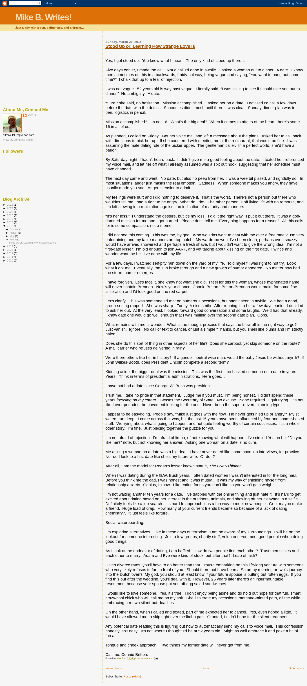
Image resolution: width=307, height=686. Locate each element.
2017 (10, 219)
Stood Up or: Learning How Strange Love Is (150, 46)
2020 (10, 215)
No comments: (145, 658)
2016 (10, 222)
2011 (10, 256)
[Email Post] (156, 658)
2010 (10, 260)
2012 (10, 253)
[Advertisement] (49, 68)
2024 (10, 208)
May (12, 236)
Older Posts (296, 668)
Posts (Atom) (132, 676)
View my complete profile (18, 139)
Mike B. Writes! (43, 17)
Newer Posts (113, 668)
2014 (10, 246)
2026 (10, 204)
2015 (10, 225)
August (14, 232)
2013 (10, 249)
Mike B (31, 115)
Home (205, 668)
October (14, 229)
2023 (10, 211)
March (13, 239)
